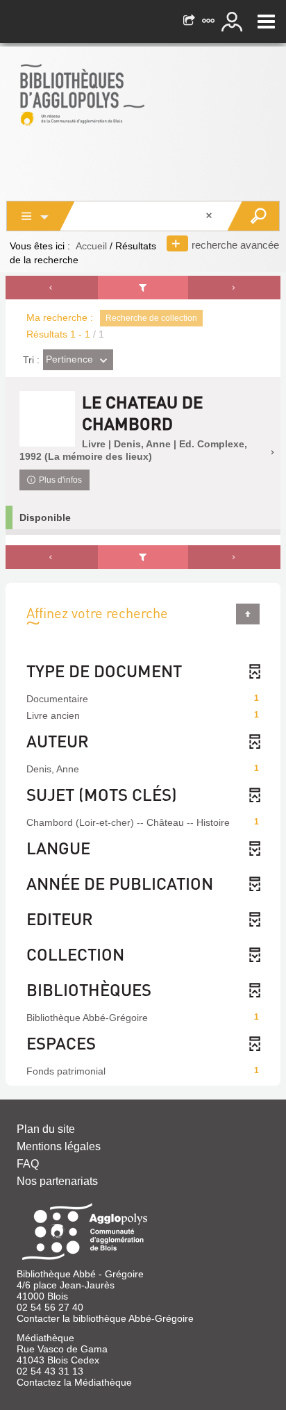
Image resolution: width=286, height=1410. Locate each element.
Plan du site (46, 1129)
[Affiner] (143, 287)
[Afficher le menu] (266, 21)
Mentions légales (59, 1146)
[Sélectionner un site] (209, 22)
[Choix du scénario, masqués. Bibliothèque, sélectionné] (41, 216)
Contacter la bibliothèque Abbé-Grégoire (105, 1318)
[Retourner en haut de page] (248, 614)
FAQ (28, 1164)
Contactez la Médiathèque (74, 1382)
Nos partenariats (57, 1181)
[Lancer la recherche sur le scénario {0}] (253, 216)
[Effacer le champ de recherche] (210, 216)
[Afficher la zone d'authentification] (234, 21)
